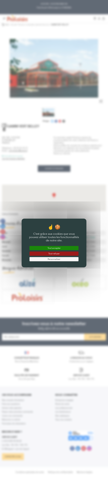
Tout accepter (54, 248)
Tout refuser (54, 253)
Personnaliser (54, 259)
